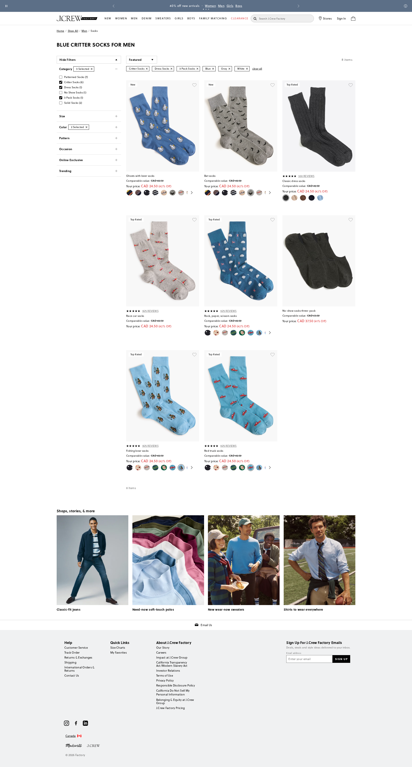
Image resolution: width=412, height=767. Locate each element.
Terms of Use (164, 675)
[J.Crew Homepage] (77, 18)
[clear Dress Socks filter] (171, 68)
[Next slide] (298, 6)
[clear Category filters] (91, 69)
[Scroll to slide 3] (208, 9)
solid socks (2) (73, 103)
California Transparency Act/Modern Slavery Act (171, 664)
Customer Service (76, 648)
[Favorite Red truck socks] (272, 355)
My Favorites (118, 652)
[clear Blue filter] (213, 68)
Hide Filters (67, 60)
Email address (293, 653)
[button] (141, 60)
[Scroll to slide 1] (203, 9)
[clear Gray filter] (229, 68)
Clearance (239, 18)
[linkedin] (85, 723)
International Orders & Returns (79, 668)
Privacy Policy (165, 680)
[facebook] (76, 723)
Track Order (72, 652)
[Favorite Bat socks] (272, 85)
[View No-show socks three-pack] (318, 260)
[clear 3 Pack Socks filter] (197, 68)
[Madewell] (73, 745)
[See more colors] (190, 192)
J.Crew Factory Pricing (170, 708)
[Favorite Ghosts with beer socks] (194, 85)
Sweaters (163, 18)
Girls (230, 6)
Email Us (206, 625)
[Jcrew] (93, 745)
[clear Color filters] (86, 127)
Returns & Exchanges (78, 657)
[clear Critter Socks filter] (146, 68)
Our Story (162, 648)
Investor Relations (168, 670)
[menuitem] (108, 18)
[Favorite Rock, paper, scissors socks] (272, 220)
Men (221, 6)
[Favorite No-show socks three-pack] (350, 220)
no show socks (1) (75, 92)
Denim (147, 18)
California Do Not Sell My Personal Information (173, 692)
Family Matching (213, 18)
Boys (238, 6)
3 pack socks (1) (73, 97)
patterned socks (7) (76, 77)
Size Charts (117, 648)
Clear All (257, 68)
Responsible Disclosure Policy (175, 685)
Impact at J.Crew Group (171, 657)
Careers (161, 652)
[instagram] (66, 723)
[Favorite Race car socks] (194, 220)
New (108, 18)
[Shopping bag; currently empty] (353, 18)
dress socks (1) (73, 87)
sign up (341, 659)
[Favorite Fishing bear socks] (194, 355)
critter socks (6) (73, 82)
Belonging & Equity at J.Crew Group (175, 701)
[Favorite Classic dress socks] (350, 85)
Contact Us (71, 675)
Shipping (70, 662)
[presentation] (289, 176)
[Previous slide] (113, 6)
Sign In (341, 18)
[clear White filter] (247, 68)
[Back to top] (404, 759)
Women (210, 6)
